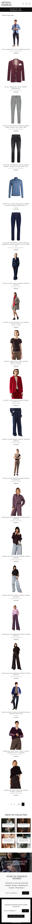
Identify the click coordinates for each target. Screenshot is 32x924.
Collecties (17, 858)
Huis (12, 858)
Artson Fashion (6, 3)
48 (19, 804)
